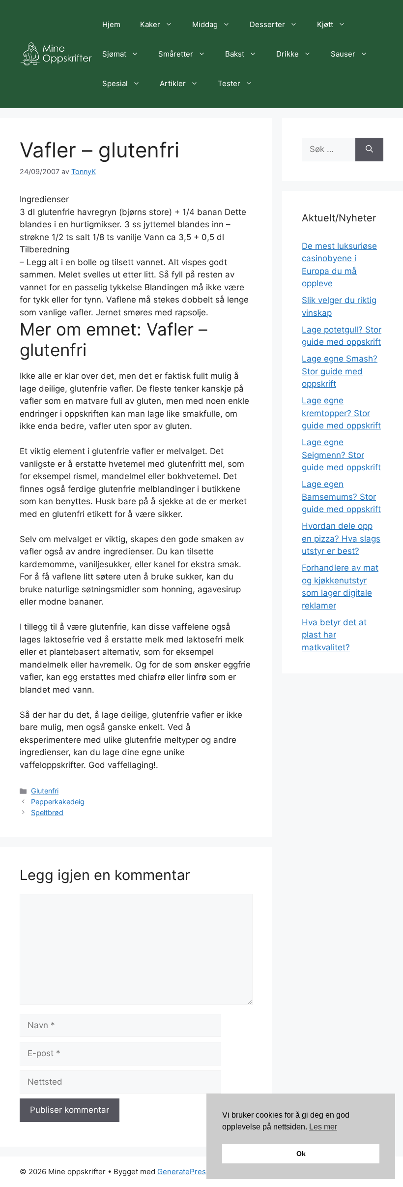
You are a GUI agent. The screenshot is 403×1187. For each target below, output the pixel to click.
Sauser (343, 54)
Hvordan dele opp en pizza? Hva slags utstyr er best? (341, 538)
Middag (205, 24)
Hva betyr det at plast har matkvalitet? (334, 634)
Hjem (111, 24)
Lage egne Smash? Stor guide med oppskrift (339, 371)
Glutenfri (44, 791)
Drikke (287, 54)
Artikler (173, 83)
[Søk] (369, 149)
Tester (229, 83)
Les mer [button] (323, 1127)
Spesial (115, 83)
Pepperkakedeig (58, 801)
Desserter (267, 24)
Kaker (150, 24)
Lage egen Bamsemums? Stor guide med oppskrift (341, 496)
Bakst (234, 54)
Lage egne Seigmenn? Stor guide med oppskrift (341, 454)
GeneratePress (183, 1171)
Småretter (175, 54)
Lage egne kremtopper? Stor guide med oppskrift (341, 413)
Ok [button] (301, 1153)
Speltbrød (47, 812)
